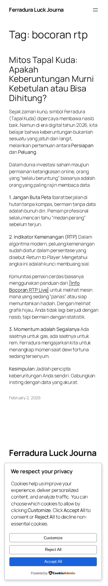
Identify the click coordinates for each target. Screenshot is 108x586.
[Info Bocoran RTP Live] (44, 286)
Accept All (53, 561)
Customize (53, 538)
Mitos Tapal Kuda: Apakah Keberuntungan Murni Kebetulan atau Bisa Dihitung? (51, 79)
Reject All (53, 549)
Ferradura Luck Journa (36, 9)
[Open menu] (95, 9)
